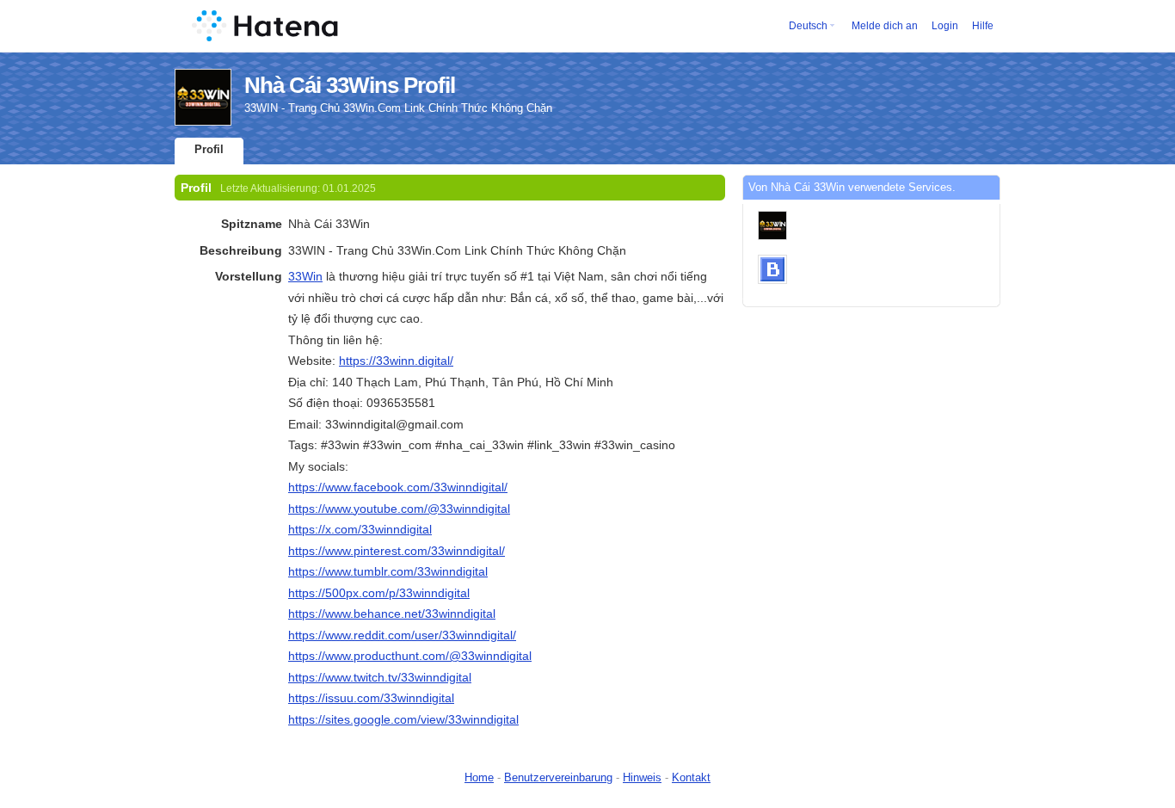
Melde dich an (885, 26)
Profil (209, 149)
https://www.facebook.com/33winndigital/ (398, 487)
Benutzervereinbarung (558, 777)
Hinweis (642, 777)
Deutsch (808, 26)
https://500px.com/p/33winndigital (379, 593)
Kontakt (691, 777)
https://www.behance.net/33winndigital (391, 613)
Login (945, 26)
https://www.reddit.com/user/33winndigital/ (402, 635)
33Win (305, 276)
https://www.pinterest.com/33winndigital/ (396, 551)
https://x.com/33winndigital (360, 529)
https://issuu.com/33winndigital (371, 698)
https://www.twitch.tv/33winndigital (379, 677)
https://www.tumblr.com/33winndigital (388, 571)
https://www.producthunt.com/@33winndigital (410, 656)
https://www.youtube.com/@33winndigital (399, 508)
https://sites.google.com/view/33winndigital (403, 719)
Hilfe (983, 26)
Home (479, 777)
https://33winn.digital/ (396, 360)
